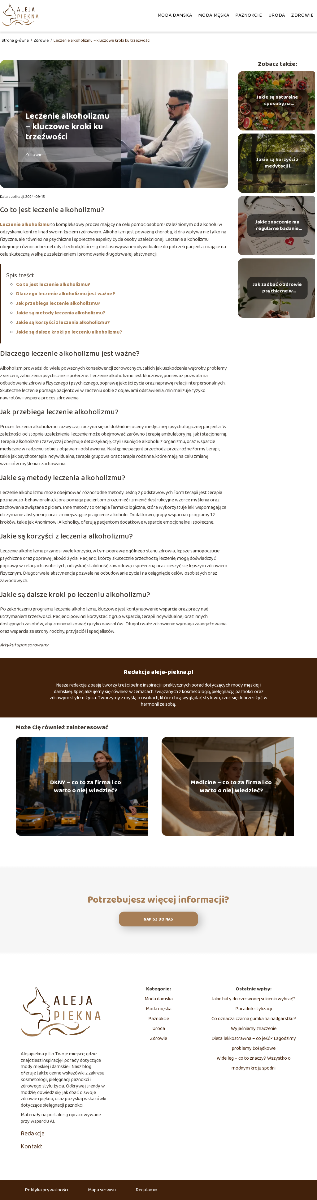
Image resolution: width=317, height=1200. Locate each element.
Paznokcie (248, 15)
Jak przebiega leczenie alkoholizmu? (58, 303)
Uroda (276, 15)
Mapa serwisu (102, 1190)
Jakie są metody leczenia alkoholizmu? (61, 313)
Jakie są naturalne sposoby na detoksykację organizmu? (277, 100)
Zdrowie (302, 15)
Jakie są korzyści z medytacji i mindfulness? (277, 163)
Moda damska (175, 15)
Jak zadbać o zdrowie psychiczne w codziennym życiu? (277, 288)
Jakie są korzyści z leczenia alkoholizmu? (63, 322)
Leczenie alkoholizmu (25, 224)
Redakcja (33, 1134)
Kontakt (31, 1147)
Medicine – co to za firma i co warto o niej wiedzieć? (231, 786)
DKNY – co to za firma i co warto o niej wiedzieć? (85, 786)
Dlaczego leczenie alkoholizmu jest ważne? (65, 294)
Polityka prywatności (46, 1190)
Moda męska (213, 15)
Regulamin (146, 1190)
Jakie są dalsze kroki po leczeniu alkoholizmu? (69, 332)
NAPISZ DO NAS (158, 919)
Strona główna (16, 40)
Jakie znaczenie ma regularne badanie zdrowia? (277, 225)
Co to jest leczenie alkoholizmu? (53, 284)
